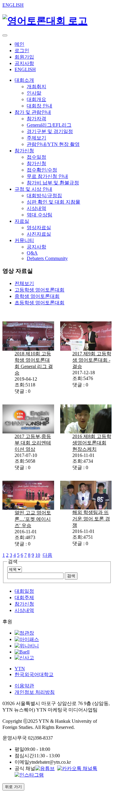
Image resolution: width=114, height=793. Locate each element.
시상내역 (36, 208)
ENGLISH (13, 5)
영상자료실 (39, 227)
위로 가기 (13, 786)
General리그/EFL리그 (49, 125)
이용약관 (24, 685)
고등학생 (39, 289)
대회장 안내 (39, 105)
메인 (19, 44)
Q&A (32, 252)
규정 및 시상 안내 (33, 189)
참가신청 (24, 150)
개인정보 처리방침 (35, 692)
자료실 (22, 221)
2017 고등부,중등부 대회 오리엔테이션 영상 (33, 443)
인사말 (34, 93)
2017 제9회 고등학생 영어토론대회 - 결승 (91, 360)
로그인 (22, 50)
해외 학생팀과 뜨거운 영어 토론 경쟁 (91, 519)
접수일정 (36, 157)
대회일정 (24, 591)
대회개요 (36, 99)
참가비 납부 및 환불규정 (53, 182)
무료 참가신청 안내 (47, 176)
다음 (47, 555)
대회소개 (24, 80)
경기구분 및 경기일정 (50, 131)
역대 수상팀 (39, 214)
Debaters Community (47, 258)
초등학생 (39, 302)
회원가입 (24, 57)
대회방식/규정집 (44, 195)
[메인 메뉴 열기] (4, 35)
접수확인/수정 (42, 169)
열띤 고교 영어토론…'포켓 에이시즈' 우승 (33, 519)
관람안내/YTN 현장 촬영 (53, 144)
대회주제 (24, 597)
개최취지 (36, 86)
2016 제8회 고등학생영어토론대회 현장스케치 (91, 443)
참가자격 (36, 118)
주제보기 (36, 137)
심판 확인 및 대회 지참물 (53, 202)
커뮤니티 (24, 240)
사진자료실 (39, 234)
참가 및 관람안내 (33, 112)
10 (37, 555)
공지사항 (24, 63)
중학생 (37, 296)
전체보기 (24, 283)
